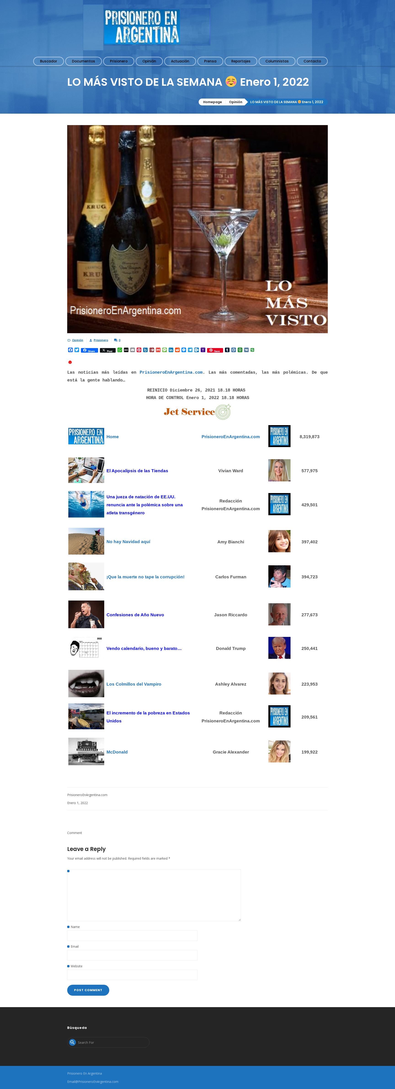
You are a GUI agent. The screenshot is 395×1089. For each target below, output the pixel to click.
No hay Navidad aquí (128, 541)
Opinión (235, 102)
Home (113, 436)
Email (75, 946)
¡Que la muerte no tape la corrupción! (145, 576)
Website (77, 966)
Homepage (212, 102)
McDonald (117, 752)
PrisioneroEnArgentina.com (171, 372)
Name (75, 927)
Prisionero (101, 340)
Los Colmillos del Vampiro (134, 684)
